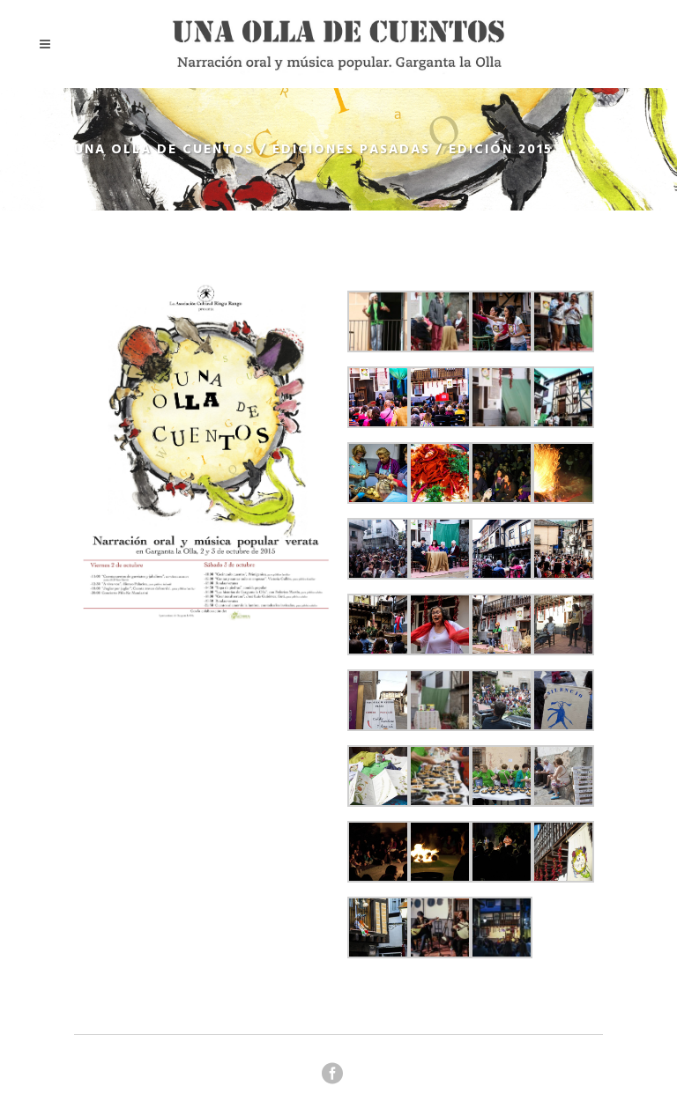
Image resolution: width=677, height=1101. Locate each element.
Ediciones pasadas (351, 149)
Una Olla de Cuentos (164, 149)
